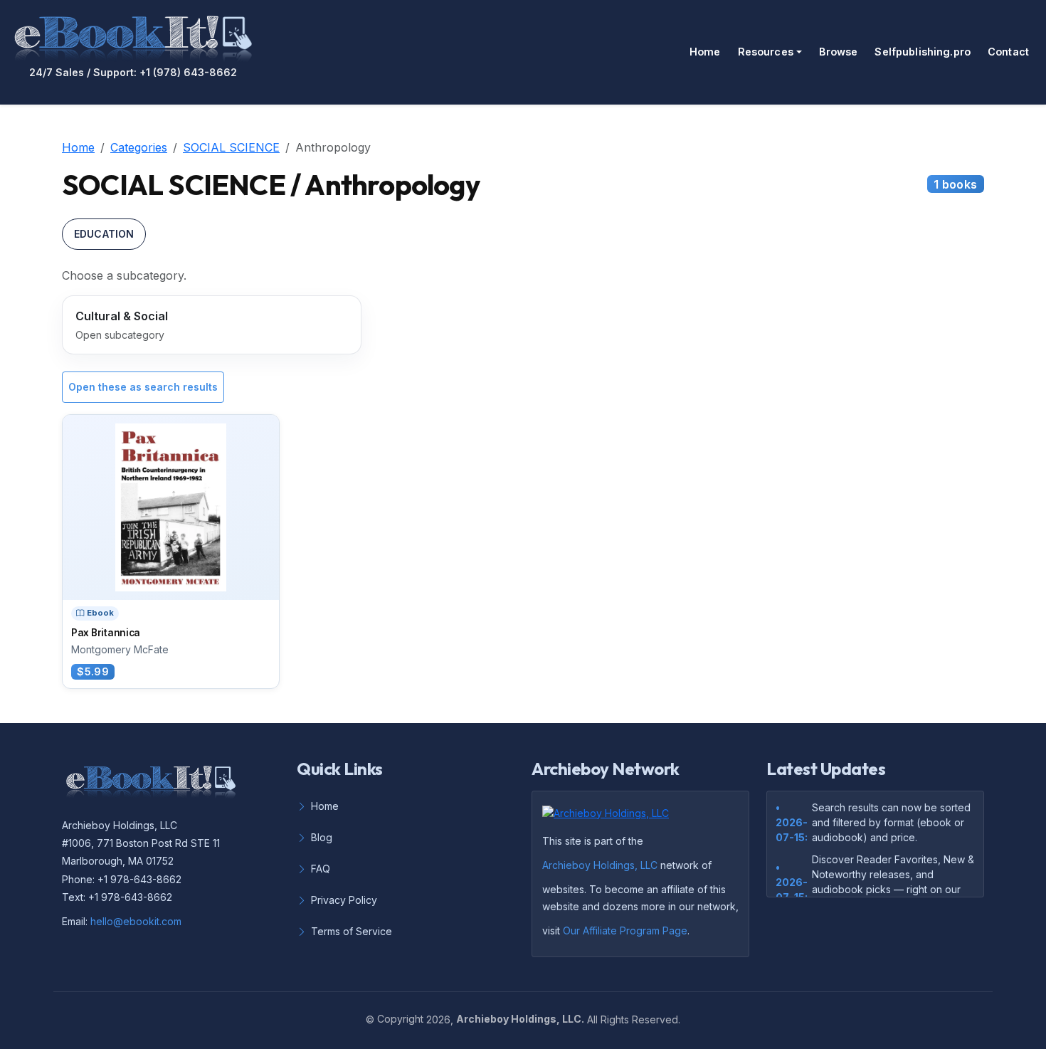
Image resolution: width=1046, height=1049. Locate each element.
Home (705, 52)
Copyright (400, 1019)
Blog (321, 837)
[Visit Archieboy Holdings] (609, 817)
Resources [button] (765, 52)
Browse (838, 52)
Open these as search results (143, 387)
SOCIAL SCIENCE (231, 147)
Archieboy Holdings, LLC (599, 865)
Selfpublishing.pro (923, 52)
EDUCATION (104, 234)
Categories (138, 147)
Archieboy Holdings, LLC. (520, 1019)
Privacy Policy (344, 900)
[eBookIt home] (133, 35)
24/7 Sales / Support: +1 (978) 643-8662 (133, 72)
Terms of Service (351, 931)
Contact (1008, 52)
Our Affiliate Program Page (625, 930)
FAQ (320, 869)
